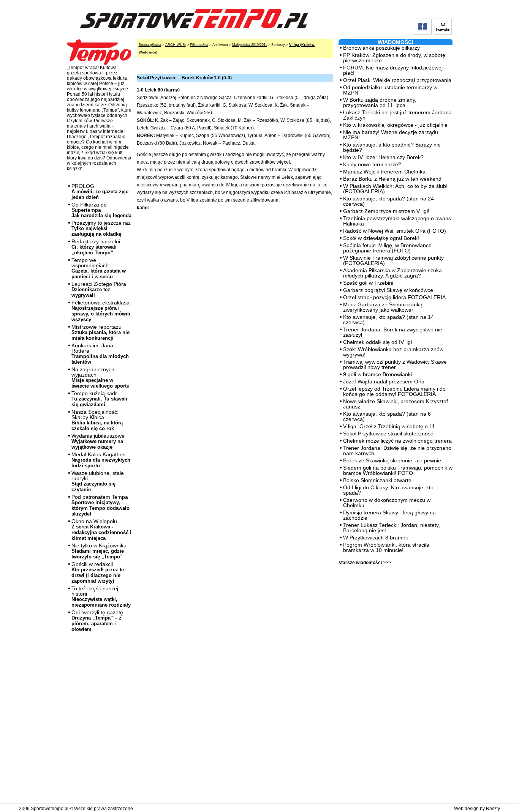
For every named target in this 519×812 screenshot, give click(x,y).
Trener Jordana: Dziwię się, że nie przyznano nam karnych (397, 450)
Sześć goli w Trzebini (368, 283)
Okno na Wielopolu (101, 529)
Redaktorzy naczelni (95, 246)
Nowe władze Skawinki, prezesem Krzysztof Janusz (395, 404)
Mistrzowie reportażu (100, 332)
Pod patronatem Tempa (100, 505)
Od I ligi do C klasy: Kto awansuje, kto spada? (388, 490)
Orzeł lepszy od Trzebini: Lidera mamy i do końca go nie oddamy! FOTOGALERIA (394, 391)
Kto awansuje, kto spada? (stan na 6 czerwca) (387, 416)
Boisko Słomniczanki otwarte (377, 480)
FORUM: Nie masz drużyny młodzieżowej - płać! (394, 70)
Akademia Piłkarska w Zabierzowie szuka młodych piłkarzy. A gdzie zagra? (392, 273)
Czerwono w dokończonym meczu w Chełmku (386, 502)
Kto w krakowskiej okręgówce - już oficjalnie (395, 125)
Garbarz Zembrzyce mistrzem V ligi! (386, 211)
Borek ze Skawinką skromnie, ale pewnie (392, 460)
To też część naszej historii (101, 596)
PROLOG (99, 191)
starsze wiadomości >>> (365, 562)
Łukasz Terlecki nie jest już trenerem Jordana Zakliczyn (397, 115)
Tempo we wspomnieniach (98, 268)
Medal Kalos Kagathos (100, 459)
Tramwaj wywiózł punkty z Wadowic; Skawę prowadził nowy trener (395, 364)
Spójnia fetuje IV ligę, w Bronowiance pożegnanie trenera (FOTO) (387, 248)
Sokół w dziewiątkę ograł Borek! (381, 238)
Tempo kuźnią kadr (99, 398)
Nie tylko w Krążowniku (99, 551)
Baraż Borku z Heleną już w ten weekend (392, 179)
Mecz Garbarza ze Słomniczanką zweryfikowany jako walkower (382, 307)
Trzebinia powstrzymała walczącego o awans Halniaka (397, 221)
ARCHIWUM (175, 45)
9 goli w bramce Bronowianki (377, 374)
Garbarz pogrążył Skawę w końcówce (388, 290)
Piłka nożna (199, 45)
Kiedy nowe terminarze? (372, 164)
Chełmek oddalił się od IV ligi (377, 342)
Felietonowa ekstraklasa (100, 311)
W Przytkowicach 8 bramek (375, 538)
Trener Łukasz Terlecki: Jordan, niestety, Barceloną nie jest (391, 527)
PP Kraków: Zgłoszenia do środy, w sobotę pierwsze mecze (394, 57)
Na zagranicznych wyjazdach (100, 377)
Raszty (493, 808)
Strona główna (150, 45)
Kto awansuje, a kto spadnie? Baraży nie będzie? (392, 147)
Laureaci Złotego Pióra (98, 289)
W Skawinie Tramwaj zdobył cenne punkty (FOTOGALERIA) (393, 260)
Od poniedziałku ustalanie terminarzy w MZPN (390, 90)
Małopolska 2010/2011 (249, 45)
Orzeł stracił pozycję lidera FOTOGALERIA (394, 297)
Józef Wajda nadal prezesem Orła (383, 381)
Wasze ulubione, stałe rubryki (97, 481)
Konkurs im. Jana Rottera (100, 353)
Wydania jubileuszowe (98, 441)
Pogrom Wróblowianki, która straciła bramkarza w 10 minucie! (386, 547)
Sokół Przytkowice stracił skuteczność (388, 433)
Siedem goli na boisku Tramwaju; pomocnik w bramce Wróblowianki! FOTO (398, 470)
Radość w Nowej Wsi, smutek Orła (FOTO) (394, 231)
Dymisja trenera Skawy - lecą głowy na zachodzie (389, 515)
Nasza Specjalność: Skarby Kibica (97, 420)
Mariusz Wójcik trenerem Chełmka (384, 172)
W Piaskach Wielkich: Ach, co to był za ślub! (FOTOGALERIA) (395, 188)
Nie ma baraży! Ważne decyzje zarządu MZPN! (390, 134)
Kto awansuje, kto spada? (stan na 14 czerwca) (388, 319)
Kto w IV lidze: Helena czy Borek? (383, 157)
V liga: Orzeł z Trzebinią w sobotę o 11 (389, 426)
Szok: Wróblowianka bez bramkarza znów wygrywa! (393, 352)
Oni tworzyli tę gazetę (97, 620)
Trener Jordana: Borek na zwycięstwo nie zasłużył (392, 332)
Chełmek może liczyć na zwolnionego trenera (397, 441)
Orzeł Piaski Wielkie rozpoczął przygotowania (397, 80)
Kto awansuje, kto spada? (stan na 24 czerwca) (388, 201)
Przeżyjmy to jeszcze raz (101, 228)
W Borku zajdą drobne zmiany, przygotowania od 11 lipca (379, 102)
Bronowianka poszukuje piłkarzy (381, 48)
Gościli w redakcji (97, 572)
